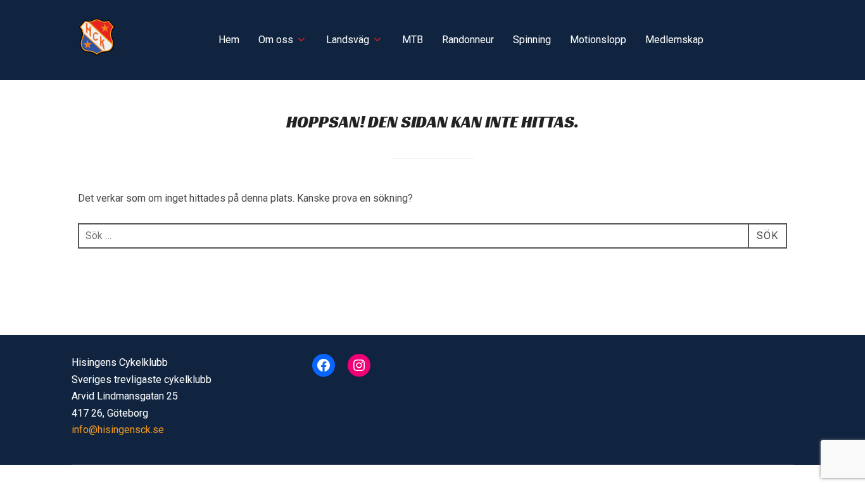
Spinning (532, 40)
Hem (228, 40)
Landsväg (347, 40)
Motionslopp (598, 40)
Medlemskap (674, 40)
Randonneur (468, 40)
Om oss (275, 40)
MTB (412, 40)
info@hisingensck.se (118, 430)
